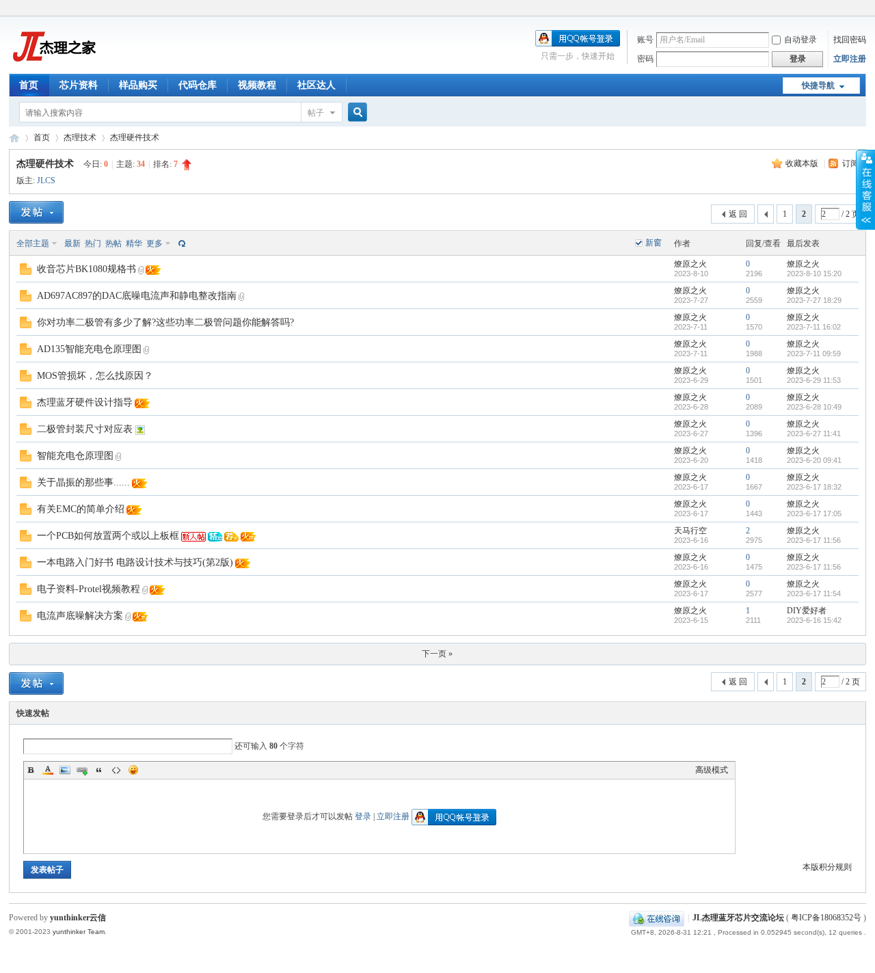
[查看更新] (180, 243)
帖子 (316, 113)
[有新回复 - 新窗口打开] (25, 272)
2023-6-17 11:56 (814, 540)
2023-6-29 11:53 (814, 380)
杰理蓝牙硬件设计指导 (85, 402)
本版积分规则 (827, 867)
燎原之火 (690, 264)
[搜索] (355, 112)
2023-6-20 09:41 (814, 460)
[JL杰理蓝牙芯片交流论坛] (53, 65)
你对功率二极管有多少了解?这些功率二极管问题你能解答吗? (165, 322)
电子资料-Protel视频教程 (88, 589)
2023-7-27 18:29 (814, 300)
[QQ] (656, 917)
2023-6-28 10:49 (814, 407)
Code (116, 770)
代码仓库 (197, 85)
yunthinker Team (79, 931)
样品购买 (138, 85)
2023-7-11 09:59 (814, 353)
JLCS (46, 180)
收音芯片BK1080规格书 (86, 269)
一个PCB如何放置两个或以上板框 (108, 536)
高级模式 (711, 770)
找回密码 (849, 39)
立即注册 (849, 59)
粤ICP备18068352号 (826, 917)
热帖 (113, 243)
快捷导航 (818, 85)
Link (82, 770)
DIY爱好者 (806, 610)
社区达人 (316, 85)
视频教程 (257, 85)
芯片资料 (78, 85)
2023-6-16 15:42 (814, 620)
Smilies (133, 770)
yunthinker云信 (78, 917)
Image (65, 770)
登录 (363, 816)
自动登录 (800, 39)
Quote (99, 770)
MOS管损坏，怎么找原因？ (95, 376)
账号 (645, 39)
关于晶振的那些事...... (83, 482)
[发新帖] (36, 212)
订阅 (850, 163)
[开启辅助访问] (862, 9)
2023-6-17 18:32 (814, 487)
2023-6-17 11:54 (814, 593)
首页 (28, 85)
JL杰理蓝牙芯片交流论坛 (14, 138)
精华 (134, 243)
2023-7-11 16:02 (814, 327)
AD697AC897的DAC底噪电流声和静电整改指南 (137, 296)
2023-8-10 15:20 (814, 273)
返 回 (738, 214)
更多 (154, 243)
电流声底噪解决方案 (80, 616)
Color (48, 770)
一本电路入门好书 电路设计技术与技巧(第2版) (135, 562)
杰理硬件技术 (134, 137)
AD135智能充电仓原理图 (89, 349)
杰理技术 (80, 137)
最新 (72, 243)
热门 (93, 243)
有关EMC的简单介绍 (80, 509)
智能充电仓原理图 (75, 456)
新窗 (653, 243)
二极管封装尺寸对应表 (85, 429)
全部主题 (32, 243)
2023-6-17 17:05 (814, 513)
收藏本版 (802, 163)
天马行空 (690, 530)
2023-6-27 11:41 (814, 433)
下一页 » (437, 653)
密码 (645, 59)
